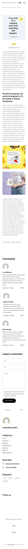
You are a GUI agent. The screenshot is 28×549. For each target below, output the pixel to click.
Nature (13, 242)
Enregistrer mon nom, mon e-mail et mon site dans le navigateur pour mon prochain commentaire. (14, 393)
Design (4, 443)
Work (14, 526)
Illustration (6, 445)
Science (18, 242)
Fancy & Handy (11, 467)
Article (4, 440)
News (7, 7)
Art (4, 242)
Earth (8, 242)
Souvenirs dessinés (12, 464)
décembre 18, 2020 (14, 47)
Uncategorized (6, 452)
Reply (22, 288)
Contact (14, 532)
